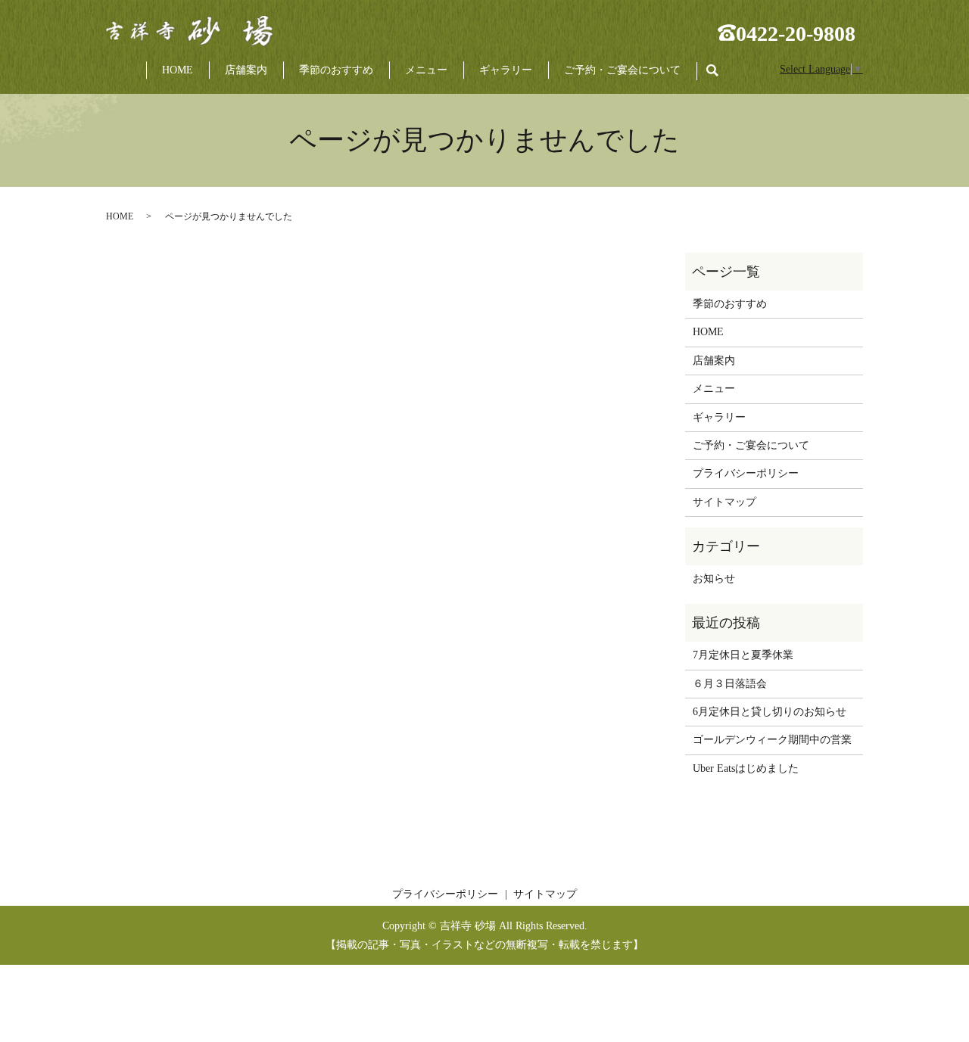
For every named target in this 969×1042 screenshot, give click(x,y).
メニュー (426, 70)
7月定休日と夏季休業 (743, 655)
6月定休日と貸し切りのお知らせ (769, 711)
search (720, 70)
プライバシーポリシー (746, 473)
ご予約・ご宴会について (622, 70)
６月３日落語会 (730, 683)
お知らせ (714, 578)
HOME (177, 70)
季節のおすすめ (336, 70)
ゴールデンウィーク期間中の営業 (772, 739)
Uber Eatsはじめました (746, 768)
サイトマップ (724, 502)
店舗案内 (246, 70)
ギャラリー (505, 70)
